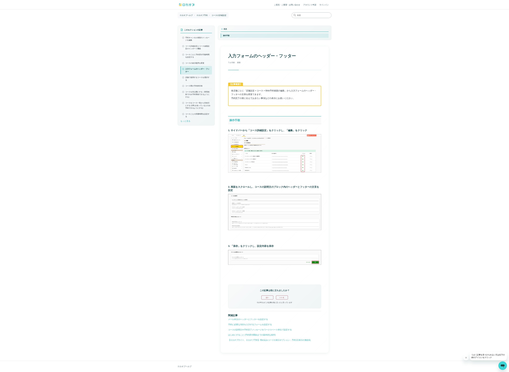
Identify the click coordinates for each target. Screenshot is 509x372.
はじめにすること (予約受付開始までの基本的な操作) (252, 335)
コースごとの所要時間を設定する (197, 115)
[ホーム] (187, 4)
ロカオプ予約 (202, 15)
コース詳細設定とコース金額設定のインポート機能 (197, 47)
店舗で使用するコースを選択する (197, 78)
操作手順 (226, 35)
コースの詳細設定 (219, 15)
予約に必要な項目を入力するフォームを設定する (250, 324)
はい (267, 297)
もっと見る (185, 121)
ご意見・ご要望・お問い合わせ (287, 5)
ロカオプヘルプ (186, 15)
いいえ (282, 297)
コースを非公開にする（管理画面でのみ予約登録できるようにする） (197, 94)
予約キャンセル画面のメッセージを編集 (197, 39)
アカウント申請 (309, 5)
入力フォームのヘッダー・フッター (197, 70)
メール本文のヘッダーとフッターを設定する (248, 319)
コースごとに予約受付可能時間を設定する (197, 56)
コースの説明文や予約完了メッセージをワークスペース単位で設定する (260, 330)
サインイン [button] (324, 5)
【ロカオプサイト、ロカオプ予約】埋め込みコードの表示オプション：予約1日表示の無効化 (269, 340)
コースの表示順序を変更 (194, 63)
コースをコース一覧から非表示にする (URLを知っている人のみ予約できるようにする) (197, 105)
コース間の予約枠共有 (194, 86)
